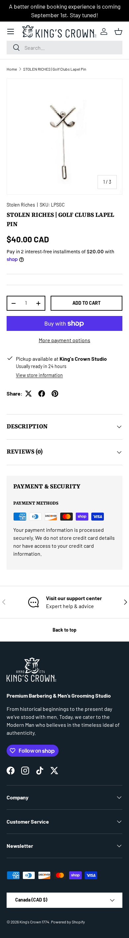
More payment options (64, 340)
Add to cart (86, 303)
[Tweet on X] (28, 393)
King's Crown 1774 (34, 921)
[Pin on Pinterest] (55, 393)
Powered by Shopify (68, 921)
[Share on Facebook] (41, 393)
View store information (39, 375)
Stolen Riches (21, 205)
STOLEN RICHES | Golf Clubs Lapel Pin (54, 69)
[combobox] (64, 47)
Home (12, 69)
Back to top (64, 630)
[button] (118, 31)
